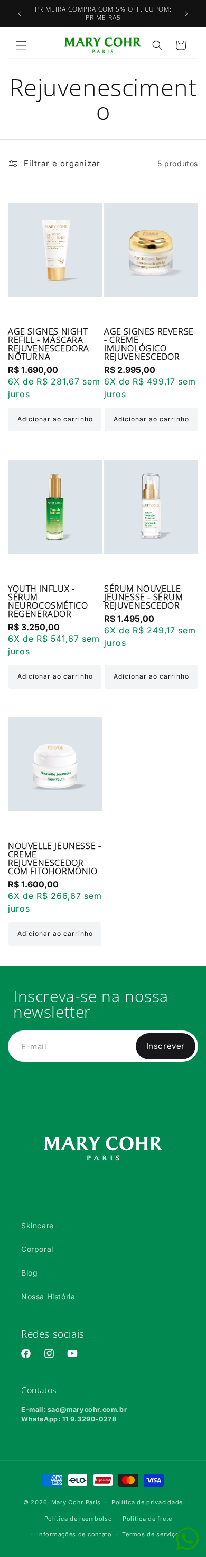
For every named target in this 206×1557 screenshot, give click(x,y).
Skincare (37, 1225)
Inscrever (165, 1046)
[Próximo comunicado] (186, 13)
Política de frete (147, 1518)
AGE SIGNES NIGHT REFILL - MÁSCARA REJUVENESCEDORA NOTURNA (48, 344)
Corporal (37, 1249)
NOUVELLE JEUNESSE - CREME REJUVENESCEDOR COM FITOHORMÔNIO (54, 858)
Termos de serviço (150, 1534)
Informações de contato (74, 1534)
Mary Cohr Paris (76, 1502)
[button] (21, 45)
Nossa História (48, 1296)
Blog (29, 1272)
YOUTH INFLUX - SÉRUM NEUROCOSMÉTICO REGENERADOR (48, 601)
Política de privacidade (147, 1502)
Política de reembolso (78, 1518)
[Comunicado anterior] (19, 13)
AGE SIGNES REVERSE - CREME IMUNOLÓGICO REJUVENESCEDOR (149, 344)
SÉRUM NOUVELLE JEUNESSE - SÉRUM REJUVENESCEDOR (143, 597)
